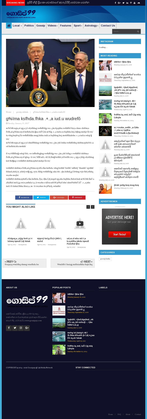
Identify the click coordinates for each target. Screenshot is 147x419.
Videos (52, 25)
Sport (77, 25)
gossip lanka (105, 259)
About (128, 415)
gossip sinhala (22, 112)
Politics (29, 25)
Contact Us (108, 25)
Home (9, 112)
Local (16, 25)
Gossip (40, 25)
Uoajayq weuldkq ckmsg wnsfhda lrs (22, 264)
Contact (138, 415)
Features (65, 25)
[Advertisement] (107, 12)
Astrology (91, 25)
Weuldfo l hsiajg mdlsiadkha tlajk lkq (74, 264)
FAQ (119, 415)
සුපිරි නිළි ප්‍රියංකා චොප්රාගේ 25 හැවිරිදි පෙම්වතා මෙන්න (58, 2)
